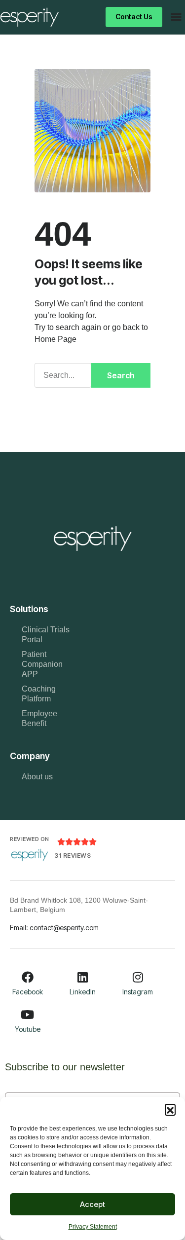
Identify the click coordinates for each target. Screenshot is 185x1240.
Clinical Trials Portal (46, 634)
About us (37, 776)
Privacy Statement (93, 1226)
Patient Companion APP (42, 664)
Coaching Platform (39, 694)
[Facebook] (28, 977)
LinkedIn (83, 991)
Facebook (27, 991)
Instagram (137, 991)
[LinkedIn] (82, 977)
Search (121, 375)
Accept (92, 1204)
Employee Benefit (39, 718)
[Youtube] (28, 1015)
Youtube (27, 1029)
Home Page (55, 339)
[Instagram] (138, 977)
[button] (170, 1109)
